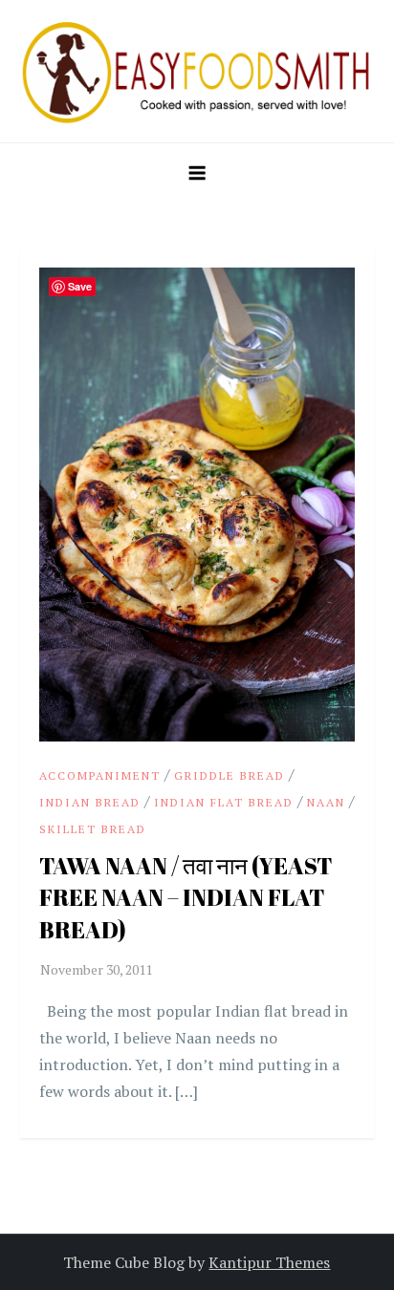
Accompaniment (100, 775)
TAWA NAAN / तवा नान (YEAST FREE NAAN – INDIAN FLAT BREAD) (186, 897)
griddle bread (229, 775)
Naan (326, 802)
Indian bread (90, 802)
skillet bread (92, 829)
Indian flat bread (224, 802)
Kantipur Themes (269, 1262)
